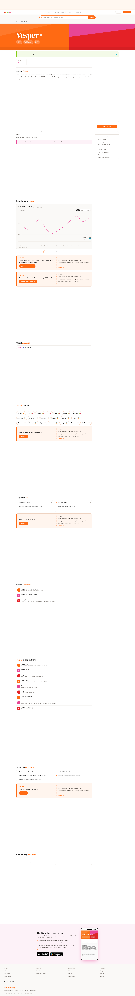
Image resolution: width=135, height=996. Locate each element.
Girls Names (7, 971)
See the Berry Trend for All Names (54, 252)
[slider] (84, 238)
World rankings (102, 139)
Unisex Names (7, 976)
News (62, 12)
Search (92, 17)
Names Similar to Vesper (104, 144)
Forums (70, 12)
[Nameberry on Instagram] (13, 981)
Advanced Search (41, 973)
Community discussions (104, 157)
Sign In (118, 12)
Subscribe (127, 12)
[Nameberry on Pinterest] (10, 981)
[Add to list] (41, 35)
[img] (54, 224)
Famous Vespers (102, 149)
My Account (71, 976)
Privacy (18, 993)
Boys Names (7, 973)
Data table (22, 243)
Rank (78, 210)
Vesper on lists (102, 147)
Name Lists (39, 971)
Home (18, 22)
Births (82, 210)
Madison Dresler (21, 29)
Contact (102, 976)
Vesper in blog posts (103, 154)
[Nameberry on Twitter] (4, 981)
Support (32, 993)
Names (49, 12)
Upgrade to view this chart (28, 281)
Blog (101, 971)
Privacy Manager (25, 993)
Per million (87, 210)
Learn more (61, 267)
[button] (107, 126)
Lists (56, 12)
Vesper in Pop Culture (103, 152)
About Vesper (101, 142)
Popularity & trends (103, 136)
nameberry (9, 987)
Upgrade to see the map (27, 266)
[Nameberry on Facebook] (7, 981)
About (102, 973)
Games (78, 12)
